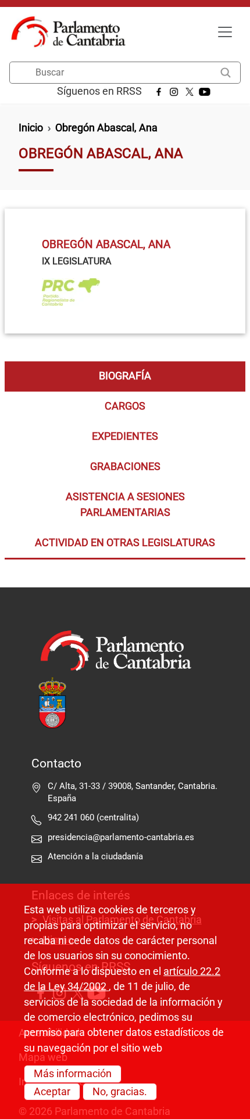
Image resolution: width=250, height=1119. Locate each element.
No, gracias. (119, 1092)
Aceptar (52, 1092)
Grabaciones (125, 466)
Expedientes (125, 436)
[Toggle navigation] (225, 32)
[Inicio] (73, 32)
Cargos (125, 406)
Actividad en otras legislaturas (125, 542)
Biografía (125, 376)
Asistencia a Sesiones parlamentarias (125, 504)
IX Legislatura (76, 261)
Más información (73, 1073)
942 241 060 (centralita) (93, 817)
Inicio (31, 128)
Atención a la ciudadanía (96, 856)
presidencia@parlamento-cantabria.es (121, 837)
